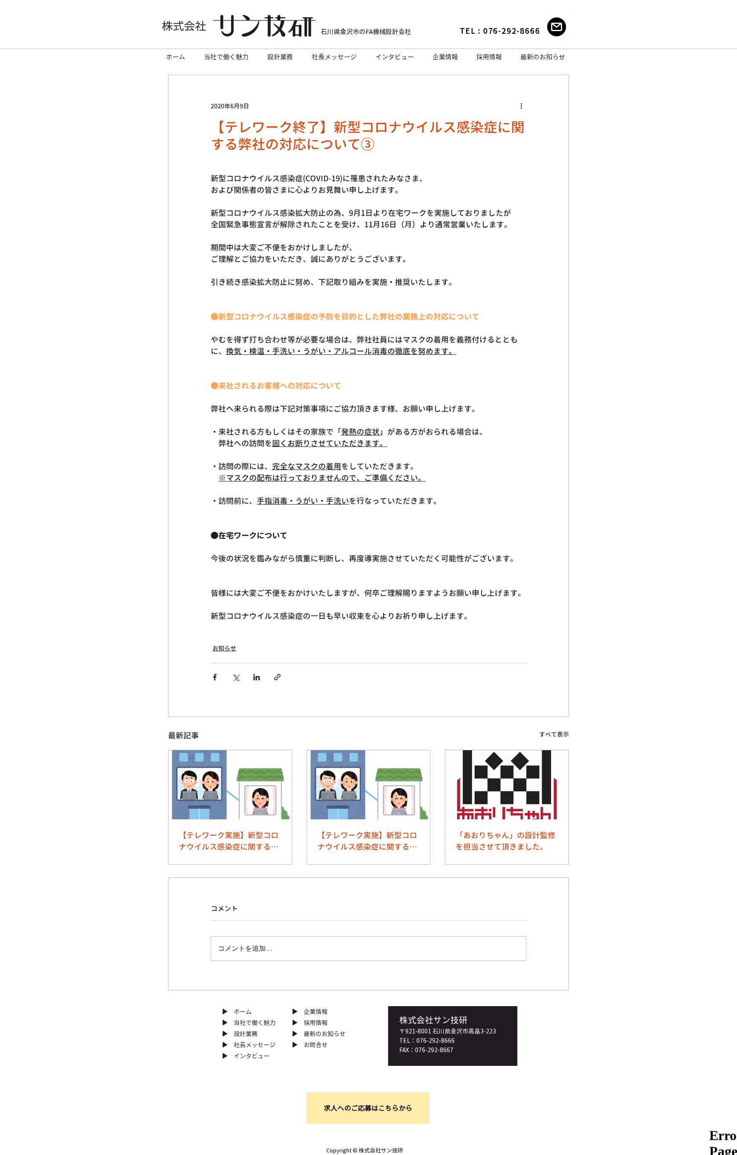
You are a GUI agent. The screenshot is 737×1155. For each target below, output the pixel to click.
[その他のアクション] (521, 106)
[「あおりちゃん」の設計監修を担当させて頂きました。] (507, 784)
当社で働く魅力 (255, 1023)
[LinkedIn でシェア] (256, 677)
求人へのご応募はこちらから (368, 1108)
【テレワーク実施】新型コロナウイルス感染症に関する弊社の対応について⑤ (229, 841)
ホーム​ (243, 1011)
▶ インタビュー (246, 1056)
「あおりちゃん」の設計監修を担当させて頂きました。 (505, 841)
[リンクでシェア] (277, 677)
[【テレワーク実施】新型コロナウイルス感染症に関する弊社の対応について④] (368, 784)
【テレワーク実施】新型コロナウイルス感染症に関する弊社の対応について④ (367, 841)
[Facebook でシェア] (215, 677)
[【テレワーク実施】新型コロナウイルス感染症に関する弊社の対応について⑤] (230, 784)
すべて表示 (554, 734)
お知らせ (224, 648)
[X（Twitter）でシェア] (236, 677)
